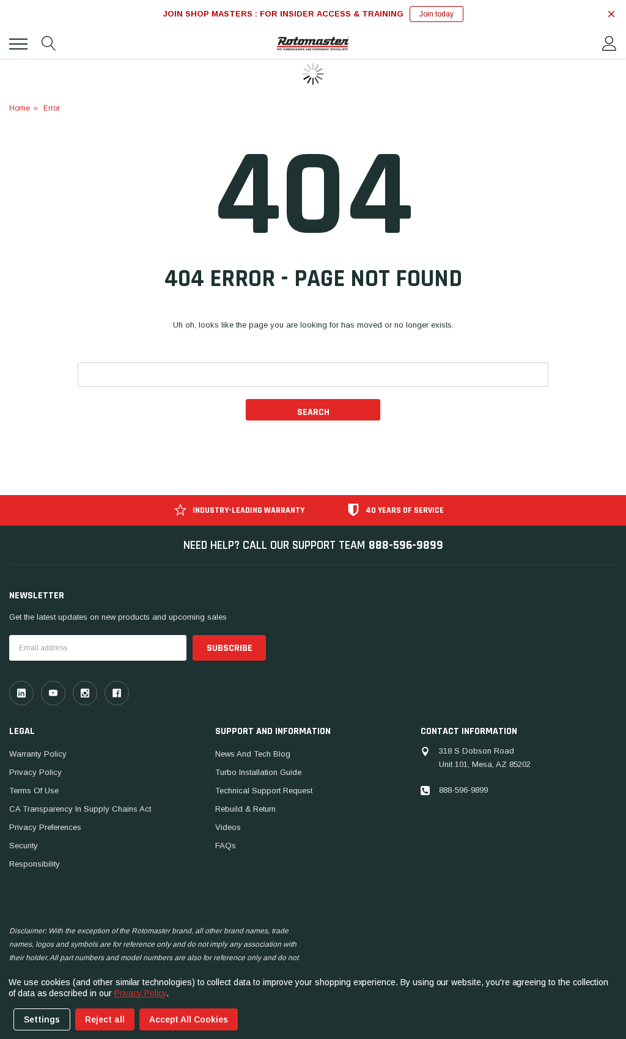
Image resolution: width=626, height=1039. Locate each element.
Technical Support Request (263, 790)
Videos (228, 827)
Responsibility (34, 863)
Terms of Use (34, 790)
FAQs (225, 845)
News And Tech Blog (252, 753)
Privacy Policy (35, 772)
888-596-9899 (406, 545)
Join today (436, 14)
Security (23, 845)
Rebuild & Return (245, 808)
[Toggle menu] (18, 44)
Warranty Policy (38, 753)
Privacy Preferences (45, 827)
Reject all (105, 1019)
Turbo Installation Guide (258, 772)
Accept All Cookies (188, 1019)
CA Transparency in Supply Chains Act (80, 808)
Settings (42, 1019)
